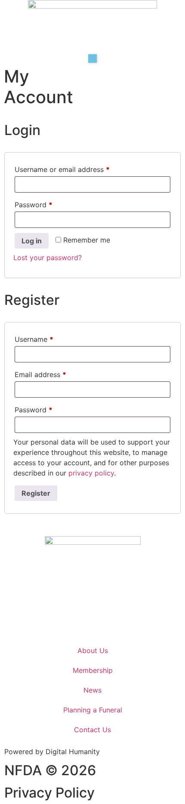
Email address (55, 373)
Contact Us (92, 729)
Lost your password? (47, 257)
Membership (93, 670)
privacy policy (91, 473)
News (92, 690)
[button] (92, 58)
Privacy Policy (49, 792)
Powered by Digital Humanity (52, 751)
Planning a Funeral (92, 710)
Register (36, 493)
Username (48, 338)
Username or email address (76, 168)
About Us (92, 650)
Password (48, 203)
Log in (32, 240)
